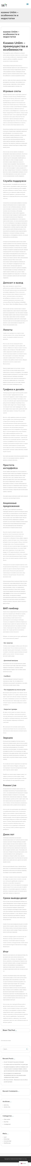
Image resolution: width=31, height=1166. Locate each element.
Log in (5, 1137)
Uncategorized (7, 1124)
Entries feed (6, 1139)
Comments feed (7, 1141)
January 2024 (7, 1107)
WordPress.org (7, 1143)
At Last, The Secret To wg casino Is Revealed (14, 1062)
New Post (6, 1121)
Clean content (7, 1119)
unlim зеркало (6, 593)
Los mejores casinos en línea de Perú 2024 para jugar (16, 1064)
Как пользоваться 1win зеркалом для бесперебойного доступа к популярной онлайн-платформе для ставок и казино (15, 1075)
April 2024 (6, 1105)
